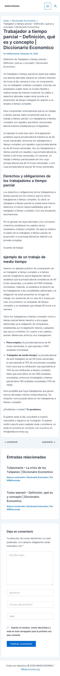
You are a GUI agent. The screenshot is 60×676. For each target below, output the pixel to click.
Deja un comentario (16, 477)
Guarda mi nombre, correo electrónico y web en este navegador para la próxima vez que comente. (29, 631)
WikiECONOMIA (12, 6)
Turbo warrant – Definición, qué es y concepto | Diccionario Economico (30, 497)
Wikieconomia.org (30, 669)
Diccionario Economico (37, 477)
